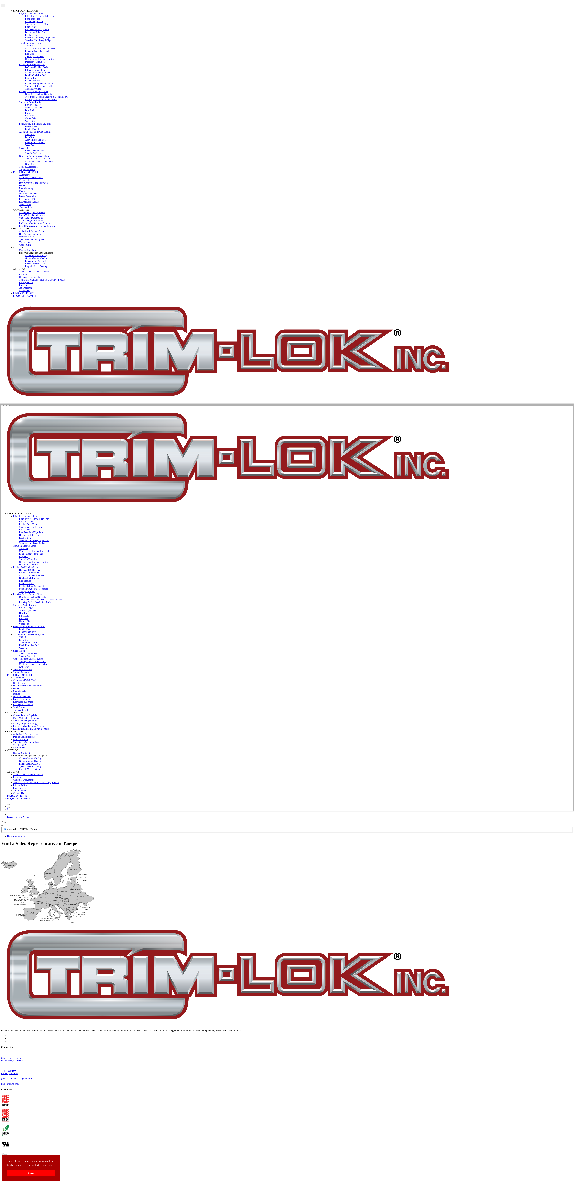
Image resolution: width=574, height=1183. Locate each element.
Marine (22, 191)
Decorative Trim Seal (35, 62)
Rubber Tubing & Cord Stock (39, 83)
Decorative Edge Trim (35, 32)
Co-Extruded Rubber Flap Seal (39, 59)
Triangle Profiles (33, 88)
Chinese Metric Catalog (36, 255)
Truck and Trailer (27, 207)
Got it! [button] (31, 1173)
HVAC (22, 185)
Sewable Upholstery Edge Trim (40, 37)
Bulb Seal (29, 137)
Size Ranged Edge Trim (36, 24)
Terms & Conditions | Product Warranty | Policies (42, 279)
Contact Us (24, 290)
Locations (23, 274)
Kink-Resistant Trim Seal (37, 51)
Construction (25, 180)
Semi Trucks (25, 204)
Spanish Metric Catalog (36, 263)
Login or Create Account (19, 817)
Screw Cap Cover (33, 107)
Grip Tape (30, 164)
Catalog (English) (27, 250)
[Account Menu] (5, 405)
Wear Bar (29, 145)
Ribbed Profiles (32, 80)
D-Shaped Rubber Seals (36, 67)
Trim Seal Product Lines (30, 43)
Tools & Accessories (28, 166)
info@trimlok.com (10, 1083)
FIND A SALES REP (23, 293)
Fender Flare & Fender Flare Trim (35, 123)
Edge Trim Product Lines (31, 13)
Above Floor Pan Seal (35, 140)
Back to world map (16, 836)
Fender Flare (31, 126)
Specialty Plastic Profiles (30, 102)
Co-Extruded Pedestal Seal (37, 72)
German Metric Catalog (36, 258)
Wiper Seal (30, 121)
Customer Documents (29, 277)
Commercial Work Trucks (31, 177)
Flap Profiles (31, 78)
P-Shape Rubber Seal (35, 70)
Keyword (11, 829)
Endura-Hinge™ (33, 105)
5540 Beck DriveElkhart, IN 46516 (9, 1072)
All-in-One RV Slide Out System (34, 131)
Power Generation (27, 196)
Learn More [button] (48, 1165)
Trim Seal (29, 45)
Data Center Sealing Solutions (33, 183)
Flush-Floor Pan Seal (35, 142)
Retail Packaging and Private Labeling (37, 226)
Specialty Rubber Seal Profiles (39, 86)
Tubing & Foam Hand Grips (38, 158)
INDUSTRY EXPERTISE (26, 172)
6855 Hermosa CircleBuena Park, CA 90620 (12, 1059)
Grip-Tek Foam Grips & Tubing (34, 156)
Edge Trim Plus (32, 18)
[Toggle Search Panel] (2, 405)
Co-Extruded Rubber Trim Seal (40, 48)
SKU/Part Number (29, 829)
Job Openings (25, 288)
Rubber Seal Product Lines (32, 64)
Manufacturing (26, 188)
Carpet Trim (30, 118)
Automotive (24, 175)
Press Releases (26, 285)
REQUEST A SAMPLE (24, 296)
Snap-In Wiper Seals (34, 150)
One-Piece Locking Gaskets (38, 94)
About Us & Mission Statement (34, 271)
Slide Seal (30, 134)
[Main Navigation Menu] (8, 405)
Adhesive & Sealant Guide (31, 231)
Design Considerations (30, 234)
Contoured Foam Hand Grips (39, 161)
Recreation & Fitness (29, 199)
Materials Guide (26, 236)
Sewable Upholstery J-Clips (38, 40)
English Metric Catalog (36, 266)
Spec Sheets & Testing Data (32, 239)
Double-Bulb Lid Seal (35, 75)
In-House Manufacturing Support (35, 223)
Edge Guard (31, 27)
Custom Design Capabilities (32, 212)
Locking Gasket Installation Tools (41, 99)
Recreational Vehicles (29, 201)
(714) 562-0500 (25, 1078)
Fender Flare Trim (33, 129)
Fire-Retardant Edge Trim (37, 29)
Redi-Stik (29, 115)
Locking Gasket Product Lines (33, 91)
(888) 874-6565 (8, 1078)
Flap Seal (29, 53)
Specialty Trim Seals (34, 56)
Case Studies (25, 244)
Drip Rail (29, 110)
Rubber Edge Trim (34, 21)
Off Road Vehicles (28, 193)
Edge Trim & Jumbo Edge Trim (40, 16)
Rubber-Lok (31, 35)
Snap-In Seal (25, 148)
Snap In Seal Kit (33, 153)
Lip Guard (30, 113)
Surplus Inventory (27, 169)
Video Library (25, 242)
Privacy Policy (26, 282)
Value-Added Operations (31, 218)
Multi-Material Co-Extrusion (32, 215)
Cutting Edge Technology (31, 220)
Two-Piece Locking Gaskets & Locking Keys (46, 97)
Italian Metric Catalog (35, 261)
